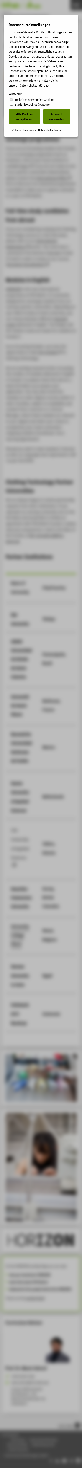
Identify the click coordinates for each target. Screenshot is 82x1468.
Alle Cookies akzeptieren (24, 116)
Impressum (29, 130)
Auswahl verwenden (56, 116)
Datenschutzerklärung (34, 85)
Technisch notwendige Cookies (34, 99)
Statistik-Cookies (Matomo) (33, 104)
